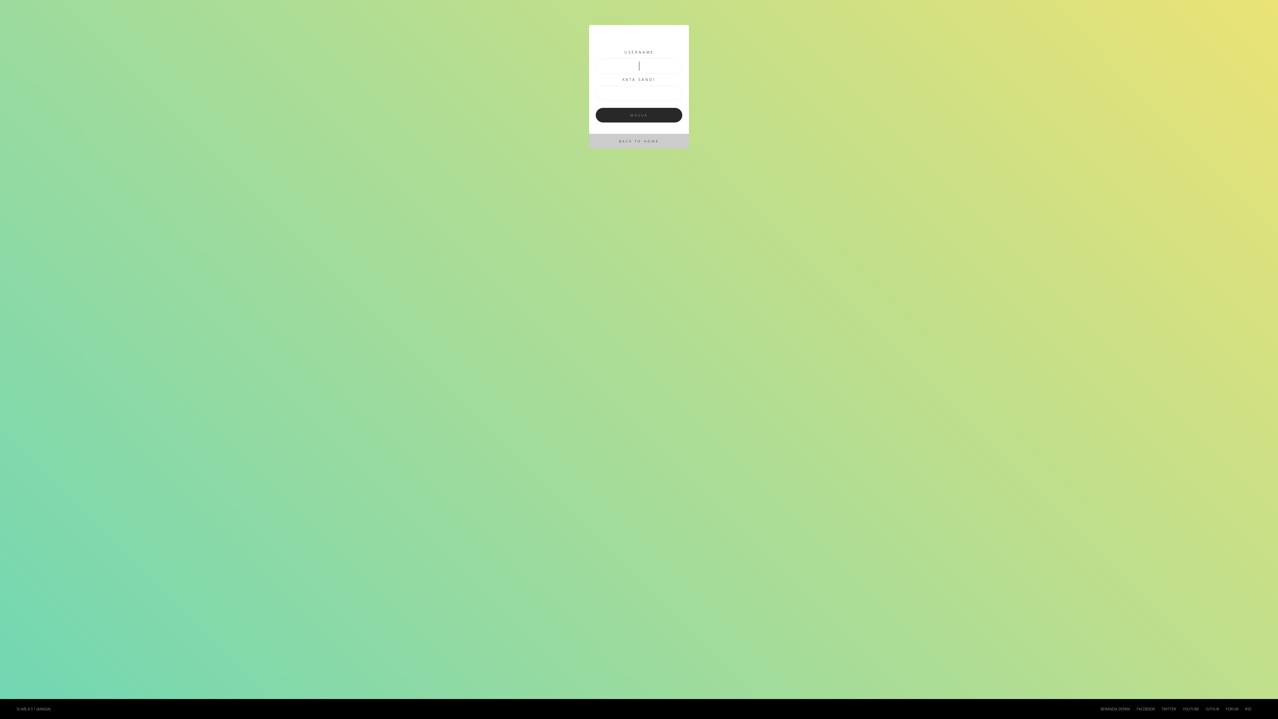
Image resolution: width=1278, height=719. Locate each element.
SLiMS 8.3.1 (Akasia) (34, 709)
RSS (1248, 709)
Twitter (1169, 709)
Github (1212, 709)
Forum (1232, 709)
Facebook (1146, 709)
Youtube (1191, 709)
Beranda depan (1115, 709)
